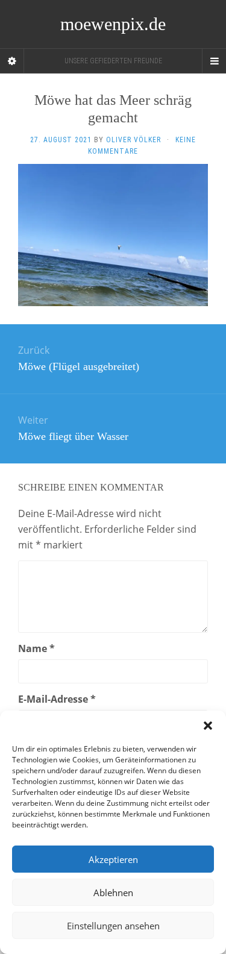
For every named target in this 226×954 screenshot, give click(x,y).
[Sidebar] (12, 61)
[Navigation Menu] (214, 61)
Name (36, 648)
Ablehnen (113, 893)
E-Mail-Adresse (57, 699)
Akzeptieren (113, 859)
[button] (208, 726)
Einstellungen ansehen (113, 926)
